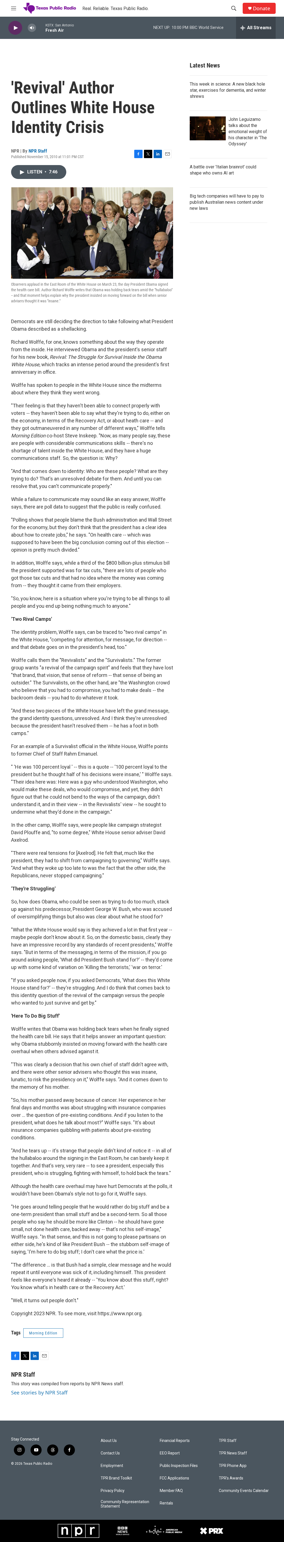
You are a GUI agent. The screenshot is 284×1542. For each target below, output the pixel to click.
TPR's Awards (231, 1478)
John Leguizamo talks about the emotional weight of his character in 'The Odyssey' (248, 131)
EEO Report (170, 1453)
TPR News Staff (233, 1453)
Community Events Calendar (244, 1491)
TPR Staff (228, 1441)
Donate (261, 8)
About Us (109, 1441)
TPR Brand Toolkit (116, 1478)
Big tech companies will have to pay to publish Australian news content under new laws (227, 202)
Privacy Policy (113, 1491)
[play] (15, 28)
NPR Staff (38, 151)
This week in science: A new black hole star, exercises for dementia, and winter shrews (228, 90)
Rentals (166, 1503)
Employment (112, 1466)
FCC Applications (174, 1478)
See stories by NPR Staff (39, 1392)
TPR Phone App (233, 1466)
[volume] (32, 28)
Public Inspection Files (179, 1466)
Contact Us (110, 1453)
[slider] (41, 28)
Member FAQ (171, 1491)
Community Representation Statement (125, 1504)
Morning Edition (43, 1333)
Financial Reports (175, 1441)
